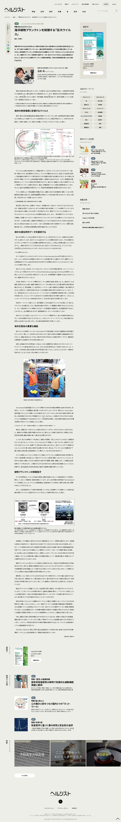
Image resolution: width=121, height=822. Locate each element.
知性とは (86, 105)
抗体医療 (100, 112)
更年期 (100, 105)
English (114, 4)
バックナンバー (75, 4)
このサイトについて (49, 808)
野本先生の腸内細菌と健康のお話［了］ (93, 227)
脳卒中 (100, 120)
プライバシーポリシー (62, 808)
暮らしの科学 (86, 222)
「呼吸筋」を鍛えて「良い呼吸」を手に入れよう (98, 163)
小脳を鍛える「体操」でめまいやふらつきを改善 (98, 174)
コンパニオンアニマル (86, 116)
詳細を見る (36, 660)
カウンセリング (100, 97)
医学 (51, 11)
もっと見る (24, 775)
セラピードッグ (86, 108)
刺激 (100, 127)
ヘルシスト (7, 17)
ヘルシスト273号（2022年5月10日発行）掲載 (32, 23)
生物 (42, 11)
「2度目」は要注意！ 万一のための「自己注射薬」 (98, 151)
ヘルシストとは (58, 4)
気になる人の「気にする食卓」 (90, 213)
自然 (75, 11)
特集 (33, 11)
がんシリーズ (86, 97)
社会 (84, 11)
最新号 (66, 4)
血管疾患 (86, 123)
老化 (86, 120)
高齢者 (100, 116)
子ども (86, 112)
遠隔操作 (86, 127)
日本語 (106, 4)
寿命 (100, 123)
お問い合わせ (95, 4)
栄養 (59, 11)
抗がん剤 (100, 101)
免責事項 (74, 808)
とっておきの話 (88, 218)
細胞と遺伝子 (86, 209)
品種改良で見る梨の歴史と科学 (98, 186)
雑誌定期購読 (85, 4)
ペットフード (100, 108)
